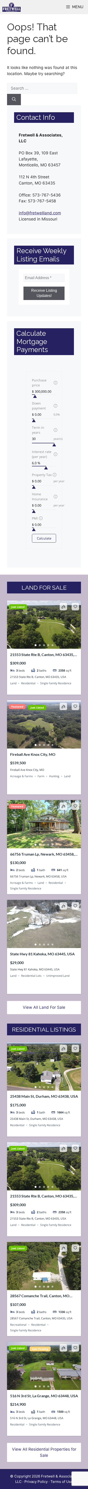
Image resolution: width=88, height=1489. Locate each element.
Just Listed (18, 606)
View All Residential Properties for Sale (44, 1452)
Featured (17, 706)
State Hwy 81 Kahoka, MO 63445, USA (42, 954)
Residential (28, 683)
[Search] (14, 99)
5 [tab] (53, 645)
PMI (35, 518)
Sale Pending (40, 1349)
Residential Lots (31, 976)
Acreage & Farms (21, 776)
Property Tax (42, 474)
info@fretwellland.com (40, 213)
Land (13, 683)
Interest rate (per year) (41, 454)
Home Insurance (40, 496)
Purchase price (39, 382)
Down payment (39, 405)
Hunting (54, 776)
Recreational (18, 1325)
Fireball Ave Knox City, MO (32, 754)
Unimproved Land (57, 976)
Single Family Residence (55, 683)
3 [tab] (44, 645)
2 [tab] (40, 645)
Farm (41, 776)
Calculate (44, 538)
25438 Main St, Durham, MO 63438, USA (44, 1096)
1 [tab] (36, 645)
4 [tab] (48, 645)
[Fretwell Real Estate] (11, 7)
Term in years (38, 430)
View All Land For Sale (44, 1007)
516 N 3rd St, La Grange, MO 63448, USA (44, 1395)
